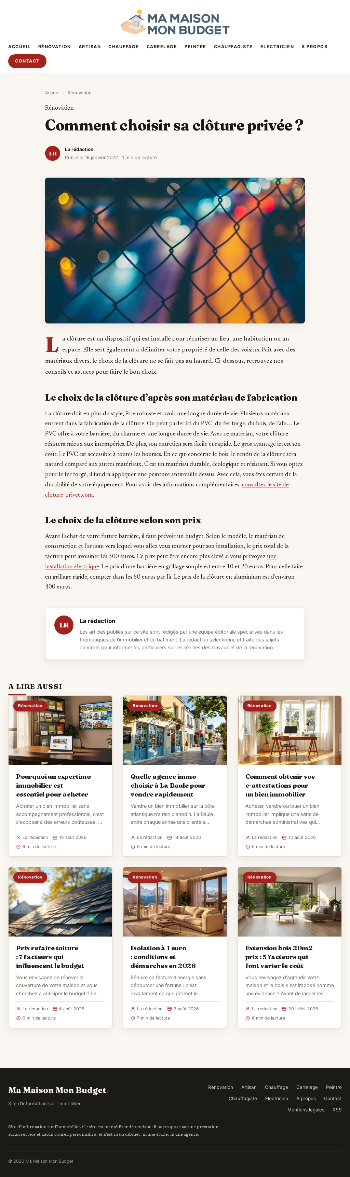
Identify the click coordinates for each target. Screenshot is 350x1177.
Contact (27, 61)
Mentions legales (305, 1109)
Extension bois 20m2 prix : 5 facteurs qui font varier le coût (279, 957)
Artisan (90, 46)
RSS (337, 1109)
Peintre (195, 46)
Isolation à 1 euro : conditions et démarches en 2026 (163, 957)
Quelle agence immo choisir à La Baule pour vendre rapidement (168, 785)
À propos (314, 46)
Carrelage (162, 46)
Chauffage (123, 46)
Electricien (277, 46)
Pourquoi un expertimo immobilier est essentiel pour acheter (53, 785)
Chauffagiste (233, 46)
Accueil (19, 46)
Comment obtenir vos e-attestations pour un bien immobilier (280, 785)
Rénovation (54, 46)
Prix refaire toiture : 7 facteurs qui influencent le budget (50, 957)
